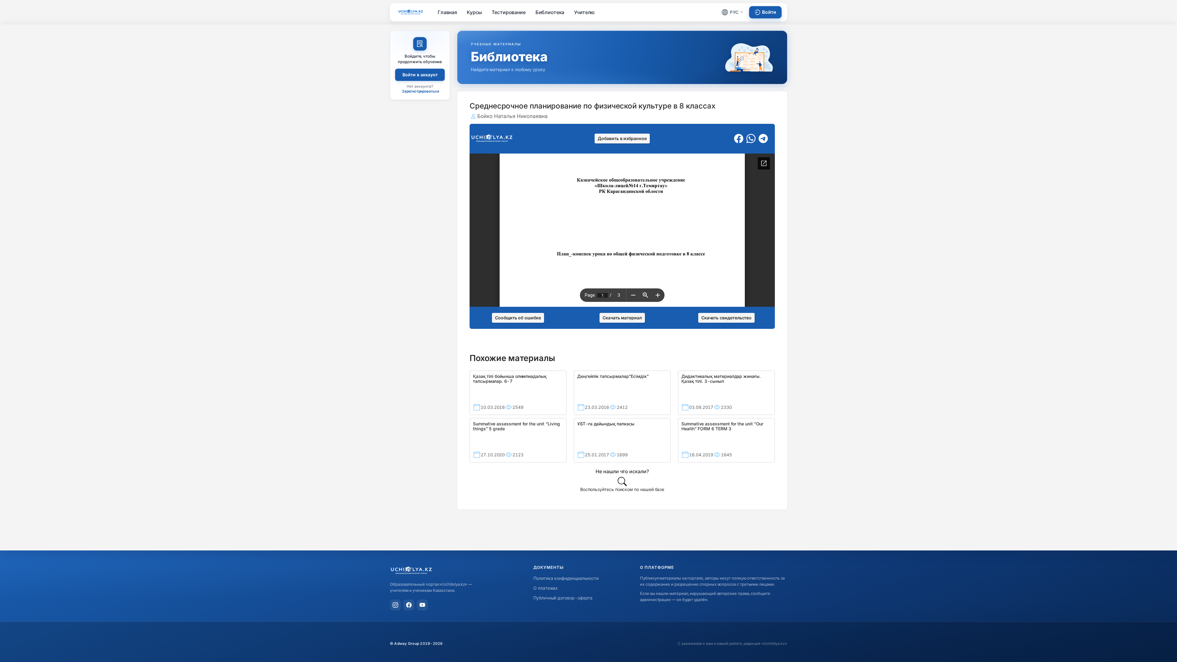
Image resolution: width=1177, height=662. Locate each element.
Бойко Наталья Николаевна (512, 116)
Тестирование (508, 12)
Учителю (584, 12)
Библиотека (550, 12)
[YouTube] (422, 605)
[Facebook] (408, 605)
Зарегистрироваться (420, 91)
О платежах (545, 588)
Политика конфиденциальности (566, 578)
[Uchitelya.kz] (410, 12)
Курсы (474, 12)
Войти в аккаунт (420, 74)
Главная (447, 12)
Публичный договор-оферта (562, 597)
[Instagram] (395, 605)
